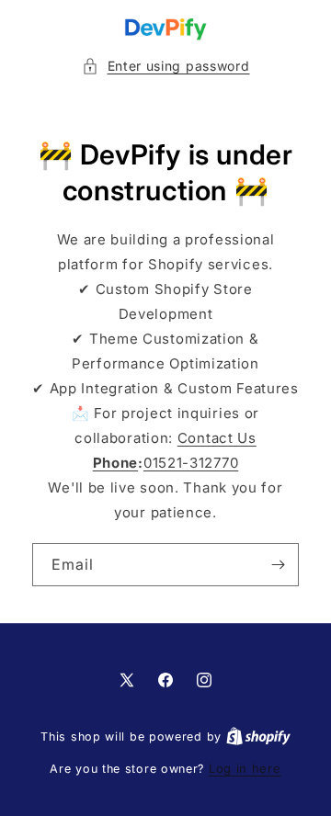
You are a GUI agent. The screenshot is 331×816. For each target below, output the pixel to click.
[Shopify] (258, 736)
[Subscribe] (277, 564)
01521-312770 (190, 462)
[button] (166, 65)
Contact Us (217, 438)
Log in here (245, 768)
